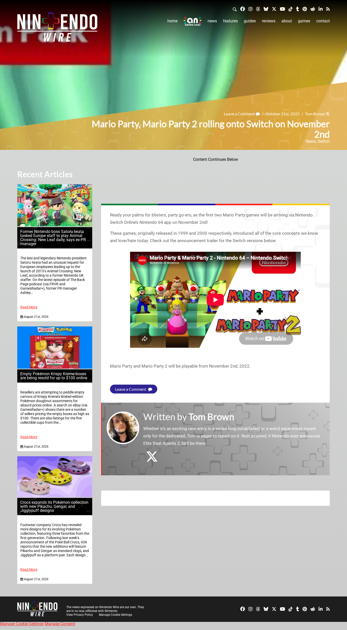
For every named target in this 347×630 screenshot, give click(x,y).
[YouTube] (282, 8)
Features (230, 21)
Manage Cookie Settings (115, 615)
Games (304, 21)
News (212, 21)
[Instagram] (250, 8)
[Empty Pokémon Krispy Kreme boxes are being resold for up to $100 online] (54, 367)
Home (172, 21)
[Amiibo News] (192, 21)
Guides (250, 21)
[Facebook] (242, 8)
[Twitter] (274, 8)
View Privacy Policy (79, 615)
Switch (324, 141)
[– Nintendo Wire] (57, 28)
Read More (28, 307)
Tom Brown (315, 113)
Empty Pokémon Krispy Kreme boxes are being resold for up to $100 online (53, 375)
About (286, 21)
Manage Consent (60, 623)
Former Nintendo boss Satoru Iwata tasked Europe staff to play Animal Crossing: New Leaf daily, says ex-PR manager (53, 237)
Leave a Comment (240, 113)
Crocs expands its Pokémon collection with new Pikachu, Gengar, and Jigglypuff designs (54, 506)
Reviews (268, 21)
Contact (323, 21)
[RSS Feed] (328, 8)
